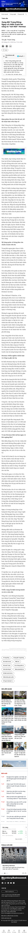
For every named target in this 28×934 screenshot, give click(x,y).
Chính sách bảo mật (6, 918)
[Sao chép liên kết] (10, 46)
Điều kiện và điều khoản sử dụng (9, 915)
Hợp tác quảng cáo (9, 891)
